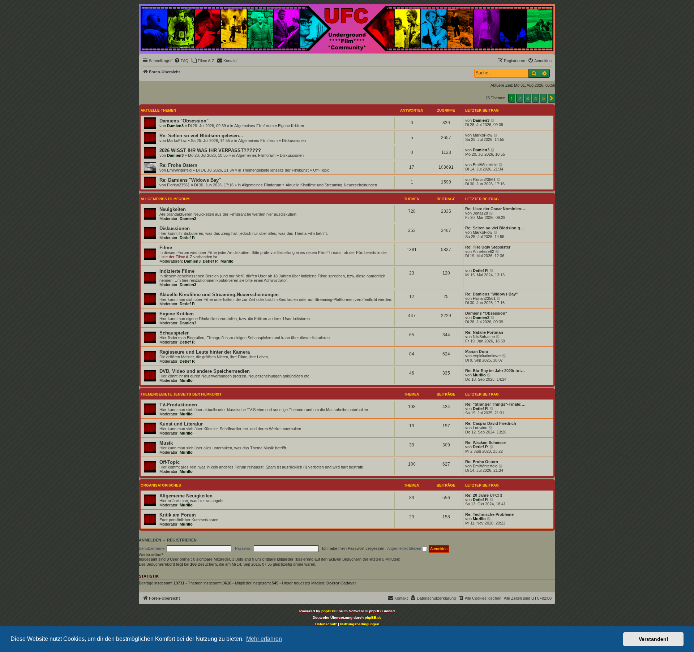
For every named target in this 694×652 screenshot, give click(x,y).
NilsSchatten (484, 336)
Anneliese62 (483, 251)
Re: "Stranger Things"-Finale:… (495, 404)
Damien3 (175, 126)
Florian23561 (178, 185)
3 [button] (527, 98)
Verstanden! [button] (653, 639)
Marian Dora (476, 351)
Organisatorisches (161, 485)
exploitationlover (487, 356)
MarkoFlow (177, 140)
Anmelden (150, 540)
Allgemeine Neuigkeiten (186, 495)
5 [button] (543, 98)
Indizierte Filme (176, 271)
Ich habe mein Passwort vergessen (353, 548)
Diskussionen (294, 140)
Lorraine (480, 428)
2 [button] (519, 98)
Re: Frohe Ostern (178, 165)
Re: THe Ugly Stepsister (487, 247)
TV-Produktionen (178, 404)
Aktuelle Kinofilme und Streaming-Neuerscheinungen (331, 185)
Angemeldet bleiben (404, 548)
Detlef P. (187, 238)
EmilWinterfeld (179, 170)
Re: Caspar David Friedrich (490, 423)
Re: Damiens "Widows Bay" (190, 180)
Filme (165, 247)
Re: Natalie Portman (484, 332)
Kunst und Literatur (181, 424)
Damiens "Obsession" (184, 121)
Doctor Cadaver (341, 583)
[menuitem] (181, 60)
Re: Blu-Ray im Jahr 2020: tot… (495, 370)
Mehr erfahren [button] (264, 639)
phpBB (327, 611)
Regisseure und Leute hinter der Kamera (204, 352)
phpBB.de (373, 617)
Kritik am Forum (177, 515)
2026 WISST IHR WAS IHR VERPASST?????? (210, 150)
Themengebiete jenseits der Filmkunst (275, 170)
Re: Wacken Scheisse (485, 442)
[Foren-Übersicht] (347, 28)
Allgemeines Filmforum (254, 126)
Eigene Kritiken (291, 126)
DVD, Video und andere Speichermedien (204, 371)
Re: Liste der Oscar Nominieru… (496, 209)
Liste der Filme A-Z (175, 257)
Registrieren (182, 540)
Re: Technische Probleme (489, 514)
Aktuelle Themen (158, 110)
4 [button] (535, 98)
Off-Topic (321, 170)
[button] (551, 98)
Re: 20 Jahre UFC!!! (483, 495)
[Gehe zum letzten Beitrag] (492, 120)
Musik (166, 443)
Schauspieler (174, 333)
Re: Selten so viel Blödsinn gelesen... (201, 135)
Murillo (227, 261)
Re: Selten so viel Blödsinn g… (494, 228)
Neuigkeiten (172, 209)
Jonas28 (480, 213)
